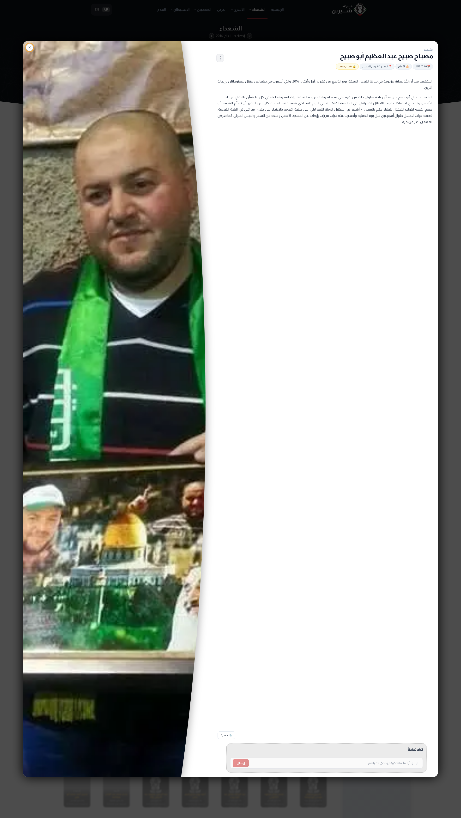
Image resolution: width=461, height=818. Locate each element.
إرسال (241, 763)
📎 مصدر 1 (226, 735)
